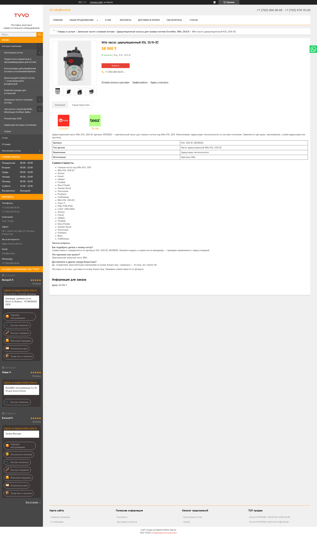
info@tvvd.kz (8, 253)
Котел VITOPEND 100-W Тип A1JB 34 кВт (269, 521)
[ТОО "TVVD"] (21, 15)
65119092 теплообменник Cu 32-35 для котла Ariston (21, 389)
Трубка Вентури (13, 433)
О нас (5, 137)
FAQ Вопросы (174, 20)
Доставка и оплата (149, 20)
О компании (57, 521)
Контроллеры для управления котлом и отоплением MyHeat (20, 70)
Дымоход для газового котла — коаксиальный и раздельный (19, 80)
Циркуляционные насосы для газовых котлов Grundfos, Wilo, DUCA (153, 31)
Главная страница (60, 517)
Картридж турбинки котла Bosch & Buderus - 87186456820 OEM (21, 301)
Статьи (194, 20)
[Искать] (39, 34)
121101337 (63, 128)
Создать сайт (96, 2)
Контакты (125, 20)
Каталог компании (11, 46)
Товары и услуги (66, 31)
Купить (115, 65)
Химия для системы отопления (20, 124)
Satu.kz (173, 530)
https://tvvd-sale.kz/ (12, 243)
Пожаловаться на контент (165, 533)
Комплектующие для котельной (15, 92)
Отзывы (6, 144)
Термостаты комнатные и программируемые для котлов (20, 60)
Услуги (7, 131)
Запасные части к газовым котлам (18, 101)
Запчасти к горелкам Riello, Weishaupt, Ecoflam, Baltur (18, 110)
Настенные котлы (13, 52)
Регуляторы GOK (13, 118)
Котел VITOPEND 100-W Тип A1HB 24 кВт (269, 517)
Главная (58, 20)
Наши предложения (81, 20)
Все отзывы (32, 502)
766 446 (95, 128)
